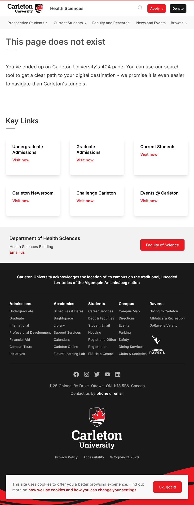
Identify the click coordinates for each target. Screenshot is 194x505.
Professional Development (30, 332)
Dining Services (131, 347)
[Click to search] (140, 8)
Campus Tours (20, 347)
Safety (124, 339)
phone (103, 393)
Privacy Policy (66, 457)
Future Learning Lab (69, 354)
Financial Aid (19, 339)
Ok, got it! (167, 487)
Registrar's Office (102, 339)
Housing (94, 332)
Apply (155, 8)
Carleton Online (66, 347)
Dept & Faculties (101, 318)
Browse (177, 23)
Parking (125, 332)
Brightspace (63, 318)
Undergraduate (21, 311)
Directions (127, 318)
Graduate (16, 318)
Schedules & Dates (69, 311)
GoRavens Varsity (163, 325)
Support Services (67, 332)
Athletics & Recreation (167, 318)
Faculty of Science (162, 245)
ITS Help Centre (100, 354)
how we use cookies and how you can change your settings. (83, 489)
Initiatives (17, 354)
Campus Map (129, 311)
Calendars (62, 339)
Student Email (99, 325)
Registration (97, 347)
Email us (17, 252)
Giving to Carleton (164, 311)
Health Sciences (67, 8)
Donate (178, 8)
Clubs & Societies (133, 354)
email (118, 393)
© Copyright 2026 (124, 457)
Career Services (100, 311)
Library (59, 325)
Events (124, 325)
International (19, 325)
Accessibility (93, 457)
